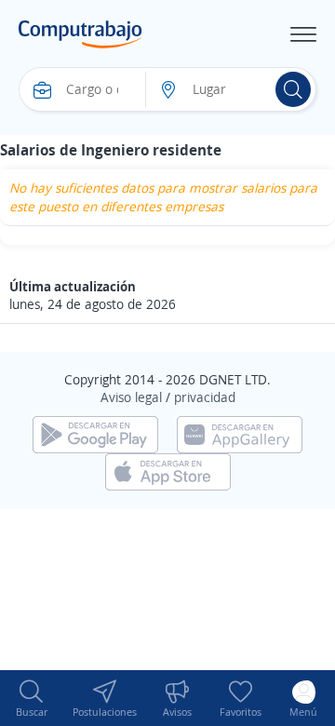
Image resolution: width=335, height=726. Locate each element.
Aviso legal (131, 397)
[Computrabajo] (80, 34)
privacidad (204, 397)
